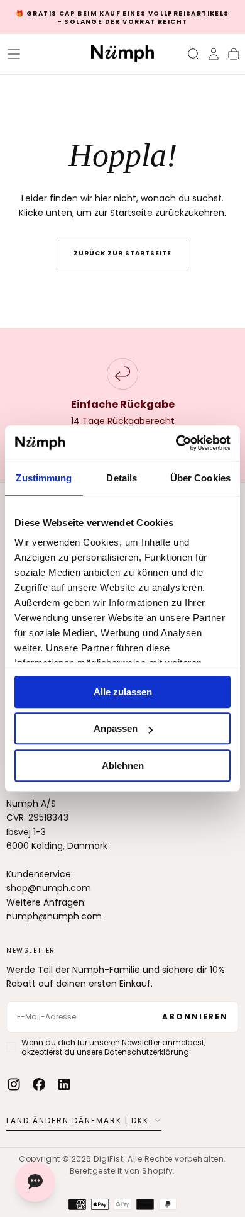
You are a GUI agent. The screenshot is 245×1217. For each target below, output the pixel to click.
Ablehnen (123, 765)
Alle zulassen (123, 692)
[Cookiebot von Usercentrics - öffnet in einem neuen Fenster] (176, 443)
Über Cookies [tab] (200, 478)
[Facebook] (38, 1084)
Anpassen (116, 728)
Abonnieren (195, 1016)
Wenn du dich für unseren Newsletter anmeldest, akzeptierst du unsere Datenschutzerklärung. (113, 1047)
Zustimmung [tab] (44, 478)
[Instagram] (13, 1084)
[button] (13, 54)
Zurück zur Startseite (123, 253)
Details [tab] (121, 478)
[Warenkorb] (233, 54)
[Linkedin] (64, 1084)
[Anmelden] (213, 54)
